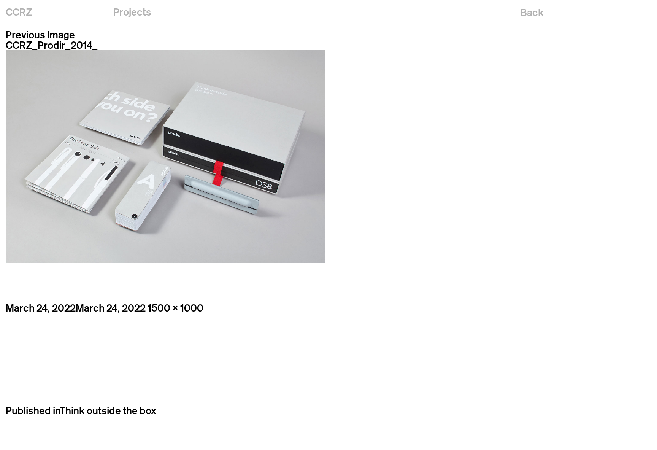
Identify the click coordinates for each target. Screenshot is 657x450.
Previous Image (40, 35)
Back (532, 12)
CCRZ (19, 12)
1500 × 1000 (175, 308)
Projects (132, 12)
